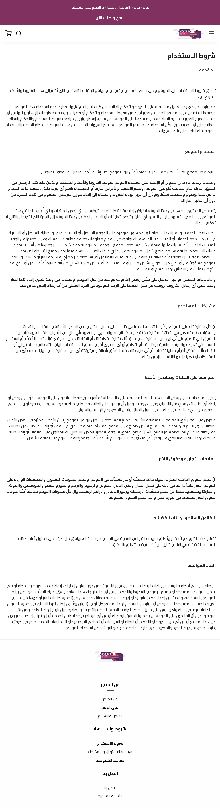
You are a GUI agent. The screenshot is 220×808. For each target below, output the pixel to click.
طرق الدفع (110, 707)
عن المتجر (110, 699)
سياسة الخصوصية (110, 760)
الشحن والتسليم (110, 716)
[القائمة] (211, 33)
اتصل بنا (110, 788)
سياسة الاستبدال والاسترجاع (110, 752)
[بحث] (18, 33)
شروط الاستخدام (110, 743)
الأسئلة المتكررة (110, 796)
